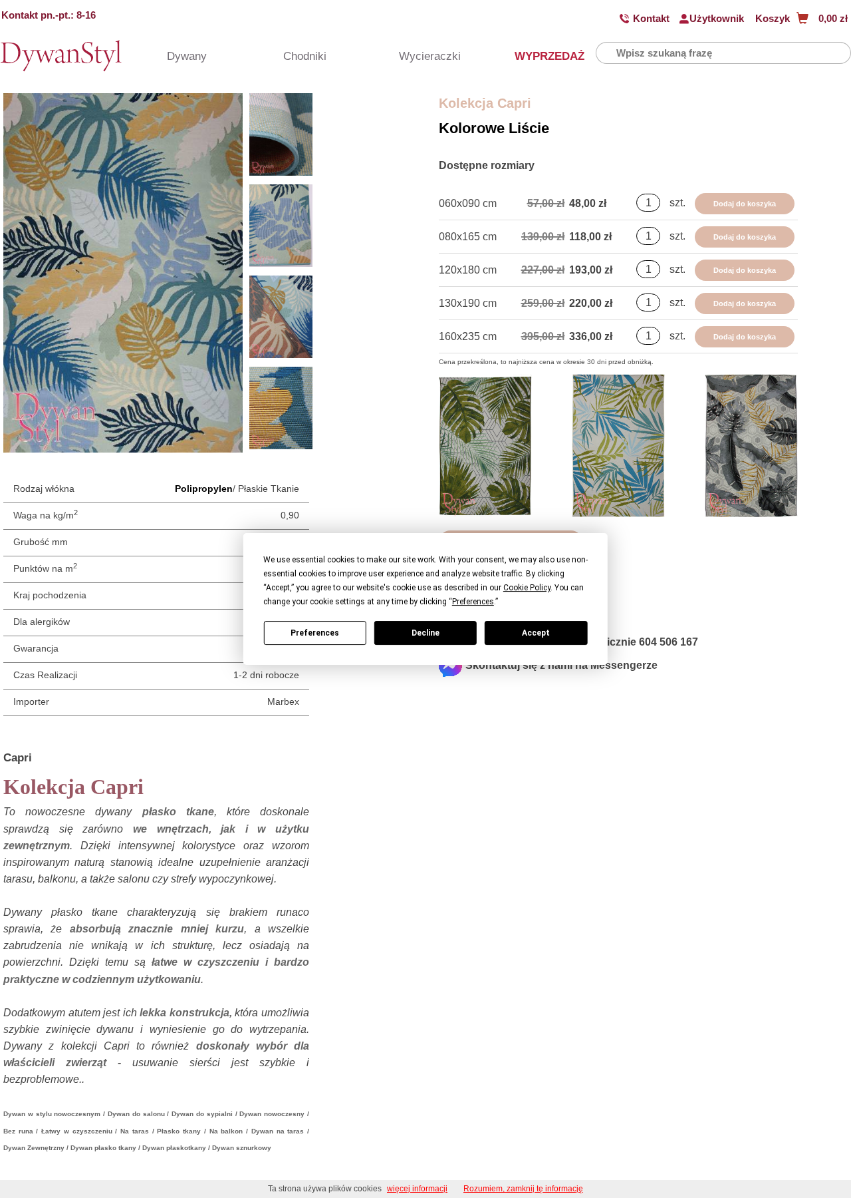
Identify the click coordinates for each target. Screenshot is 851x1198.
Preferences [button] (473, 601)
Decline (425, 633)
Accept (536, 633)
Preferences (315, 633)
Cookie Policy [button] (526, 587)
